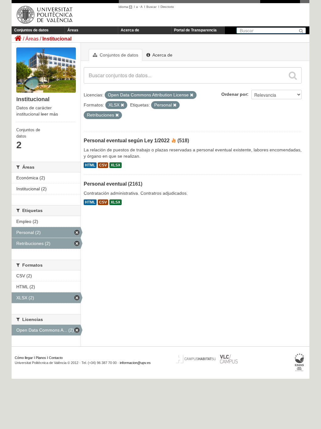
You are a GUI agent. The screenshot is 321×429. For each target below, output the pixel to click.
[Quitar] (191, 95)
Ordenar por (234, 94)
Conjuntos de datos (31, 30)
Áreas (72, 30)
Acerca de (130, 30)
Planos (41, 358)
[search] (293, 75)
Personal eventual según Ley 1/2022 (127, 140)
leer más (49, 114)
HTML (90, 165)
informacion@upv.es (135, 363)
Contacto (56, 358)
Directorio (167, 6)
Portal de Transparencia (195, 30)
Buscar (151, 6)
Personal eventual (105, 184)
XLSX (115, 165)
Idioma (123, 6)
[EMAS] (299, 362)
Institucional (56, 38)
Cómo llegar (24, 358)
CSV (103, 165)
